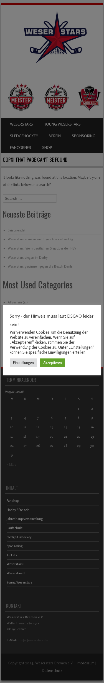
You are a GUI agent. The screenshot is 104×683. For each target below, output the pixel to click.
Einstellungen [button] (23, 362)
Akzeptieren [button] (52, 362)
